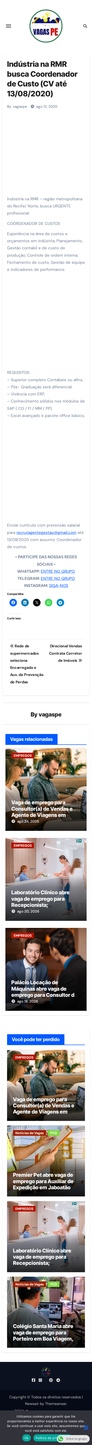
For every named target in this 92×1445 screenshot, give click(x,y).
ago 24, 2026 (28, 821)
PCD (53, 1133)
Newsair (32, 1403)
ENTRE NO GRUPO (58, 571)
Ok (27, 1438)
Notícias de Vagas (29, 1133)
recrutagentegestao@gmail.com (46, 532)
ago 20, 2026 (28, 911)
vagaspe (20, 106)
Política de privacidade (53, 1438)
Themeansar (55, 1403)
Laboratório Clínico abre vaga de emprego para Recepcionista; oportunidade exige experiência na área (40, 905)
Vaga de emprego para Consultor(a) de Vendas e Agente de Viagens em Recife (42, 811)
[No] (86, 1427)
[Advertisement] (47, 150)
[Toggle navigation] (8, 26)
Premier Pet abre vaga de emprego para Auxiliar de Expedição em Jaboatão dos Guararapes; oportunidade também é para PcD (43, 1190)
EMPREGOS (23, 755)
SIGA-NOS (58, 585)
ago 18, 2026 (27, 1001)
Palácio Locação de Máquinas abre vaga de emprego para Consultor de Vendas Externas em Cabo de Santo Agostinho (44, 995)
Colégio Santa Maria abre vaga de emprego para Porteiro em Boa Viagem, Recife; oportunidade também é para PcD (43, 1338)
